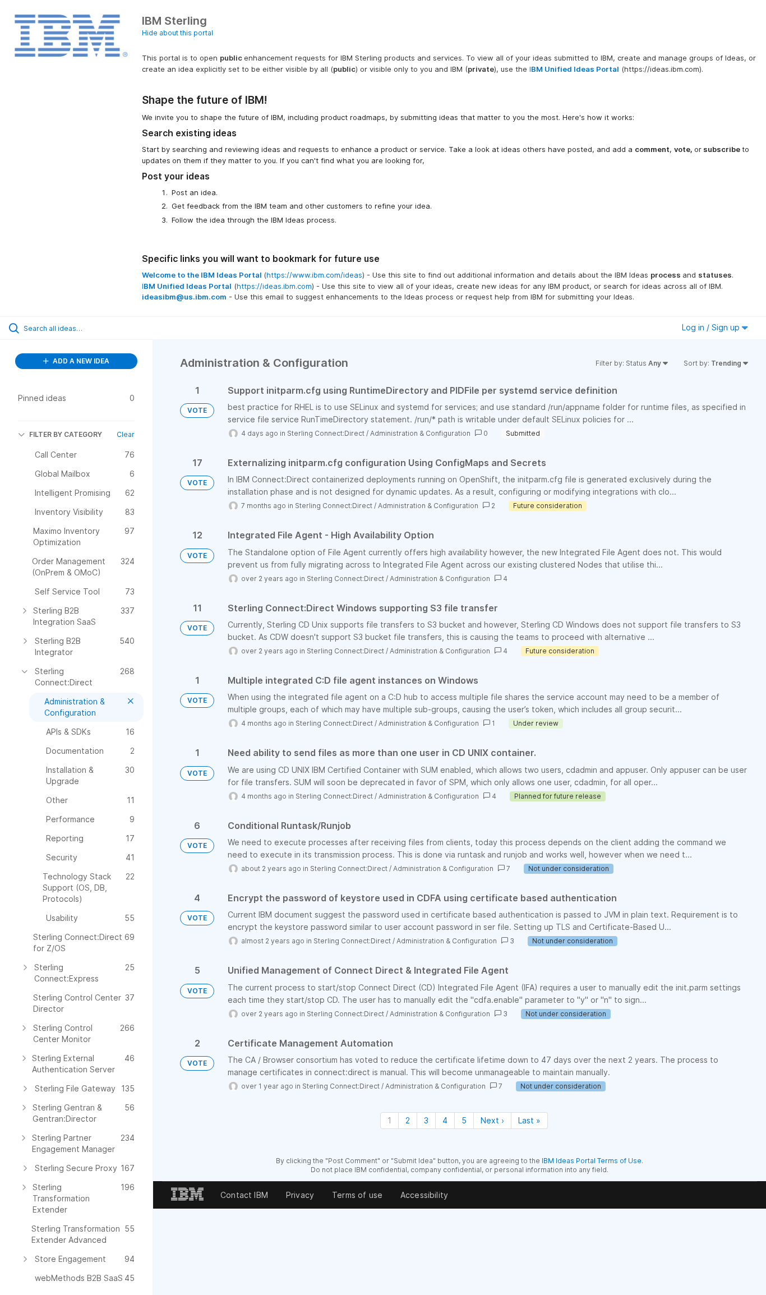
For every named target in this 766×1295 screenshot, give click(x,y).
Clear (126, 434)
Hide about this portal (177, 33)
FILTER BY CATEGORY (65, 434)
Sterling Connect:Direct (325, 433)
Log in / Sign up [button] (712, 327)
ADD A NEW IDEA (80, 361)
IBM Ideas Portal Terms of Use (592, 1160)
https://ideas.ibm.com (274, 286)
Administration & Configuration (420, 433)
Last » (529, 1120)
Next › (492, 1120)
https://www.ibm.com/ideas (314, 274)
